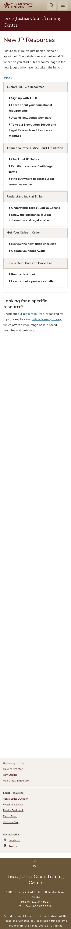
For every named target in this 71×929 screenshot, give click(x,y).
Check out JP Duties (24, 159)
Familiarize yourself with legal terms (31, 169)
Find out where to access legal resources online (31, 181)
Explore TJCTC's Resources (25, 87)
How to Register (13, 769)
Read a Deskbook (13, 810)
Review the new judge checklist (33, 244)
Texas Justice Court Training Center (35, 879)
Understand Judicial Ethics (25, 196)
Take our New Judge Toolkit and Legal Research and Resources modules (32, 130)
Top (35, 866)
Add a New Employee (16, 780)
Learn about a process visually (32, 281)
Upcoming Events (13, 763)
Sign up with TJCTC (24, 98)
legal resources (33, 314)
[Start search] (52, 6)
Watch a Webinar (13, 804)
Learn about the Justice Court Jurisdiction (35, 148)
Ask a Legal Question (15, 799)
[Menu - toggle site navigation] (63, 6)
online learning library (47, 319)
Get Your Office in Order (23, 233)
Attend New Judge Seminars (30, 118)
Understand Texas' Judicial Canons (35, 208)
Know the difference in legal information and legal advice (30, 217)
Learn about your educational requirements (30, 108)
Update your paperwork (27, 251)
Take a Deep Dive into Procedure (29, 263)
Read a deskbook (23, 274)
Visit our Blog (11, 822)
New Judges (10, 775)
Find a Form (10, 816)
